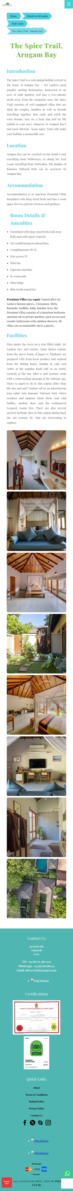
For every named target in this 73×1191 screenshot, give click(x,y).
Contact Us (36, 1115)
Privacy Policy (36, 1108)
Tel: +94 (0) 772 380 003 (36, 961)
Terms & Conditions (36, 1094)
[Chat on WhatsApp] (67, 1173)
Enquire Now (7, 1182)
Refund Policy (36, 1101)
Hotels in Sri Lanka (37, 16)
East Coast (17, 23)
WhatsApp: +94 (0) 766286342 (37, 966)
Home (13, 16)
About (36, 1087)
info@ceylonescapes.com (40, 970)
